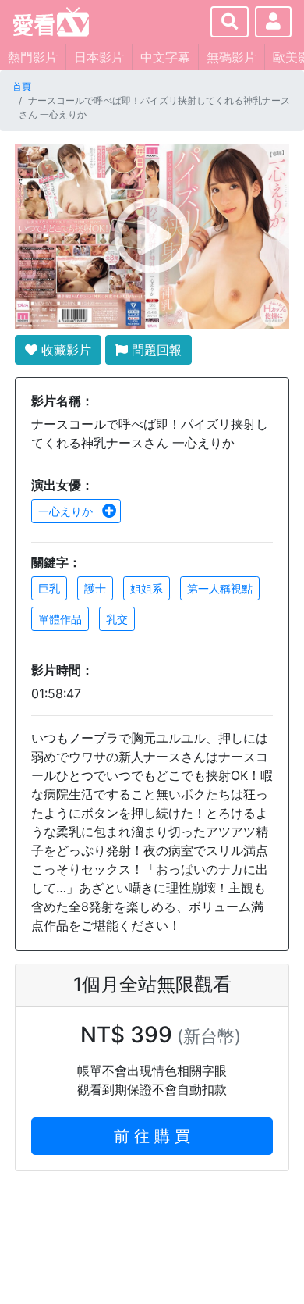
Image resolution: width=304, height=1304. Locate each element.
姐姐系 (146, 588)
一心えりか (67, 511)
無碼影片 (231, 57)
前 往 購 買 (152, 1136)
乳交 (117, 618)
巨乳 (49, 588)
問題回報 (155, 350)
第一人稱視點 (220, 588)
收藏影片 (64, 350)
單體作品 (60, 618)
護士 (95, 588)
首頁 (21, 86)
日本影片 (99, 57)
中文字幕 (165, 57)
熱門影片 (33, 57)
